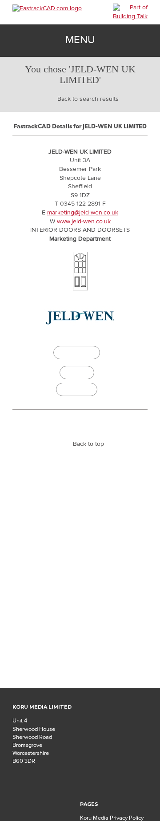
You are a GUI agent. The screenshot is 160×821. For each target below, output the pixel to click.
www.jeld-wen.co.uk (84, 222)
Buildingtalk (76, 389)
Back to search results (88, 99)
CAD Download (77, 354)
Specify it (76, 373)
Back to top (88, 444)
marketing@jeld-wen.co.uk (82, 213)
